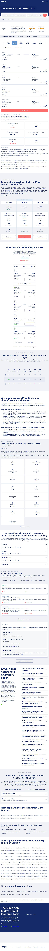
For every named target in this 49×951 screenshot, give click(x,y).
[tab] (7, 46)
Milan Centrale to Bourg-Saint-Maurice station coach (29, 870)
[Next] (45, 42)
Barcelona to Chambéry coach (8, 850)
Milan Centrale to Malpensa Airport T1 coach (12, 818)
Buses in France (15, 900)
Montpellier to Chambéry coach (40, 856)
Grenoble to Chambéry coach (24, 859)
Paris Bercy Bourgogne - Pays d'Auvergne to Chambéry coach (16, 862)
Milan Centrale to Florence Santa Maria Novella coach (29, 873)
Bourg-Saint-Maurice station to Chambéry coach (28, 862)
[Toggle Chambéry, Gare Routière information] (46, 794)
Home (2, 900)
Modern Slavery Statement (39, 947)
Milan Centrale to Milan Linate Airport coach (11, 876)
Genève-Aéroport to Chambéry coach (26, 891)
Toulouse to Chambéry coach (24, 856)
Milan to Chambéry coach (38, 848)
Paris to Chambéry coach (23, 848)
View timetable (13, 143)
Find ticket (12, 127)
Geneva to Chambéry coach (23, 850)
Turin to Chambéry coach (7, 856)
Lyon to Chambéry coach (38, 850)
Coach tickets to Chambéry (27, 900)
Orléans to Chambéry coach (7, 894)
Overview (34, 36)
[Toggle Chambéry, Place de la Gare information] (46, 799)
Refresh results (23, 260)
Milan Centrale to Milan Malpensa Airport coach (28, 815)
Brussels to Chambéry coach (8, 853)
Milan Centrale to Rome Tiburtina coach (26, 876)
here (35, 347)
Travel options (20, 36)
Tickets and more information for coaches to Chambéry (36, 832)
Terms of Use (19, 947)
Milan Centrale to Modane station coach (10, 873)
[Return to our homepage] (3, 2)
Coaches (8, 900)
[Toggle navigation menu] (47, 2)
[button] (30, 15)
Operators (41, 36)
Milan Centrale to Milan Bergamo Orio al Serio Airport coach (15, 815)
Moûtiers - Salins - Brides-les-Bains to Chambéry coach (30, 865)
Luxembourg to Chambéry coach (40, 859)
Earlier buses (19, 342)
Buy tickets (12, 36)
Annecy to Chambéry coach (7, 859)
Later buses (30, 342)
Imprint (12, 947)
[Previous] (5, 370)
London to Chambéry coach (7, 848)
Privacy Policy (27, 947)
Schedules (28, 36)
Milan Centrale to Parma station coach (26, 879)
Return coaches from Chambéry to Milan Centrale (11, 832)
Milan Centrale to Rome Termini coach (26, 818)
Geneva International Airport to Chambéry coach (13, 865)
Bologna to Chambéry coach (23, 853)
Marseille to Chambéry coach (39, 853)
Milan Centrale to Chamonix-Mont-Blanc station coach (30, 867)
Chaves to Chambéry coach (7, 867)
